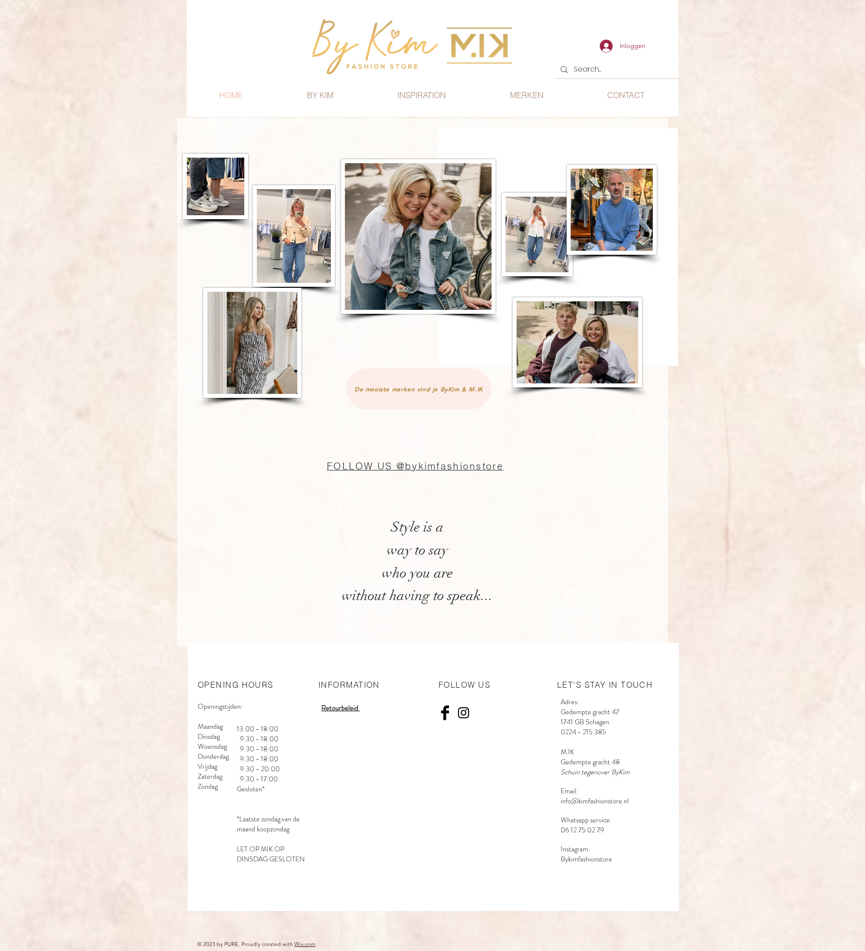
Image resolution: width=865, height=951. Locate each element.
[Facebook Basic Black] (445, 712)
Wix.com (304, 943)
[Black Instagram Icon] (463, 712)
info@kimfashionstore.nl (595, 801)
